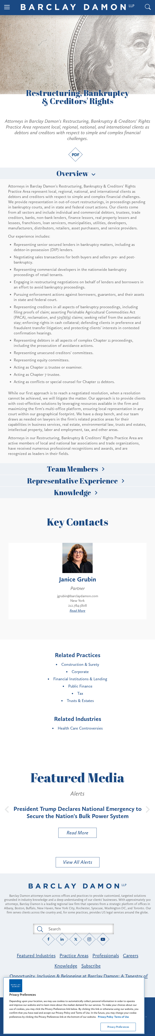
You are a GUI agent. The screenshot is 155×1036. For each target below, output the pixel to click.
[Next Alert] (148, 809)
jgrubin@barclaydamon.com (77, 596)
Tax (80, 693)
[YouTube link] (103, 939)
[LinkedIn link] (62, 939)
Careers (130, 955)
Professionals (105, 955)
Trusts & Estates (80, 700)
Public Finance (80, 686)
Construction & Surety (80, 664)
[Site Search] (148, 7)
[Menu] (7, 7)
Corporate (80, 671)
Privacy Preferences (118, 1026)
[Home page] (77, 891)
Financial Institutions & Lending (80, 678)
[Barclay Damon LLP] (77, 7)
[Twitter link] (75, 939)
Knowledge (72, 492)
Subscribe (91, 966)
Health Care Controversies (80, 728)
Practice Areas (74, 955)
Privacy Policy (105, 1016)
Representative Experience (72, 481)
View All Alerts (77, 862)
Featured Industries (36, 955)
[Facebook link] (48, 939)
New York (77, 600)
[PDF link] (75, 154)
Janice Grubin (77, 579)
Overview (72, 173)
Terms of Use (121, 1016)
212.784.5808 (77, 605)
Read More (77, 610)
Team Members (72, 469)
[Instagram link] (89, 939)
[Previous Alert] (7, 809)
